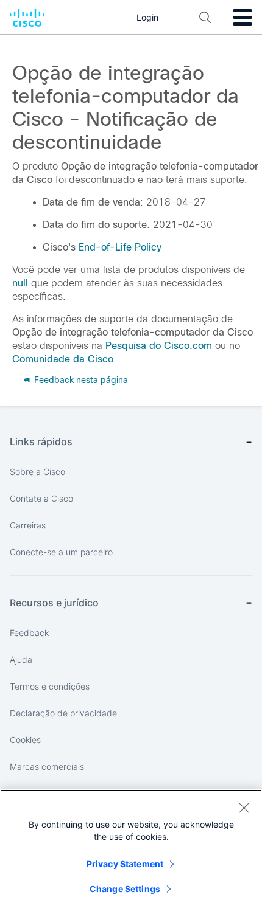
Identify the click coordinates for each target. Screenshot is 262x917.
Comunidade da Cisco (62, 359)
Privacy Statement (125, 864)
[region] (131, 853)
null (20, 283)
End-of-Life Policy (120, 247)
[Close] (244, 807)
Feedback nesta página (80, 380)
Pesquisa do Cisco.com (158, 346)
